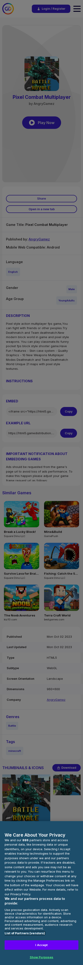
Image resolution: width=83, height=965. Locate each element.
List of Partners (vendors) (25, 933)
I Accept (41, 945)
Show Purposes (41, 957)
